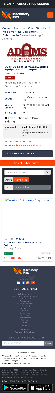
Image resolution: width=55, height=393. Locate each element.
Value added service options (23, 145)
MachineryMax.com (27, 277)
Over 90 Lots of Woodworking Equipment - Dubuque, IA (26, 32)
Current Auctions (14, 28)
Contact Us (25, 308)
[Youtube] (33, 283)
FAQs (25, 323)
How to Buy (25, 299)
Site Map (25, 330)
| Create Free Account (33, 3)
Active (9, 179)
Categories (25, 313)
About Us (25, 311)
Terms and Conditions (25, 332)
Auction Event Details (21, 154)
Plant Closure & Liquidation (25, 296)
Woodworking (31, 35)
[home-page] (15, 15)
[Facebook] (23, 283)
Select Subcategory (26, 163)
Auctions (25, 315)
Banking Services (25, 304)
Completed (21, 179)
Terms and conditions (18, 141)
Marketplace (25, 318)
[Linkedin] (19, 283)
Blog (25, 327)
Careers (25, 325)
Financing (25, 306)
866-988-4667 (26, 279)
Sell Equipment (25, 294)
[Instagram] (28, 283)
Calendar (25, 320)
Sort (8, 187)
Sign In (9, 3)
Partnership (25, 301)
